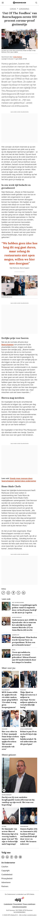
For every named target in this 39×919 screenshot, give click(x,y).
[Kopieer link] (3, 593)
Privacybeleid (17, 904)
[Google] (2, 857)
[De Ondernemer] (19, 3)
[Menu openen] (2, 2)
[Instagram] (16, 857)
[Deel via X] (18, 593)
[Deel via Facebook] (13, 593)
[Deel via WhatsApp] (8, 593)
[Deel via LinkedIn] (23, 593)
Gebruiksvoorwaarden (19, 907)
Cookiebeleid (8, 904)
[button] (29, 904)
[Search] (36, 2)
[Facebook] (11, 857)
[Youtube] (20, 857)
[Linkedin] (7, 857)
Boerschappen (7, 344)
